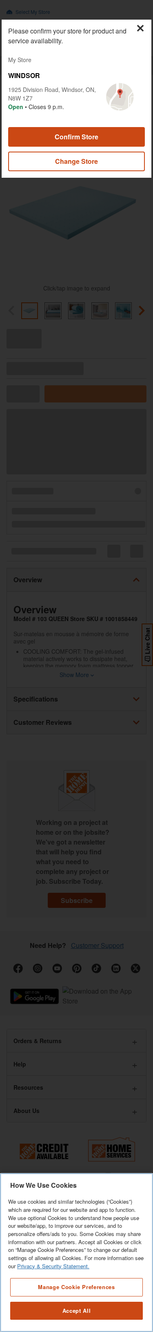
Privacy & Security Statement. (53, 1266)
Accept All (76, 1310)
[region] (76, 1252)
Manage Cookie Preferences (76, 1287)
